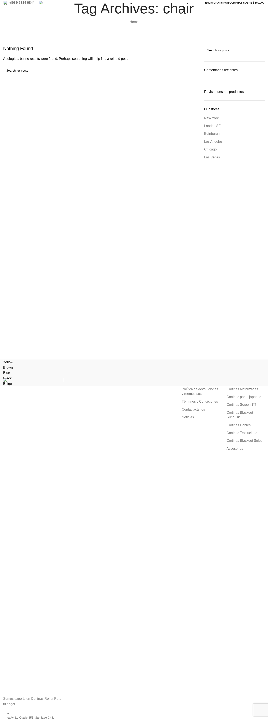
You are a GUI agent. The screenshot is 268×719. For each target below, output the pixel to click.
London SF (212, 126)
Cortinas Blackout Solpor (245, 440)
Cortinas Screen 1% (241, 404)
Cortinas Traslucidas (242, 433)
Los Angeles (213, 141)
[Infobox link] (19, 2)
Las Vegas (212, 157)
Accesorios (235, 448)
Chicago (210, 149)
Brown (8, 367)
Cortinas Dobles (239, 425)
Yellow (8, 362)
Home (134, 22)
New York (211, 118)
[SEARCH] (193, 70)
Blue (6, 373)
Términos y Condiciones (200, 401)
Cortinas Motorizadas (242, 389)
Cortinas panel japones (244, 397)
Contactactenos (193, 409)
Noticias (188, 417)
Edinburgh (212, 133)
